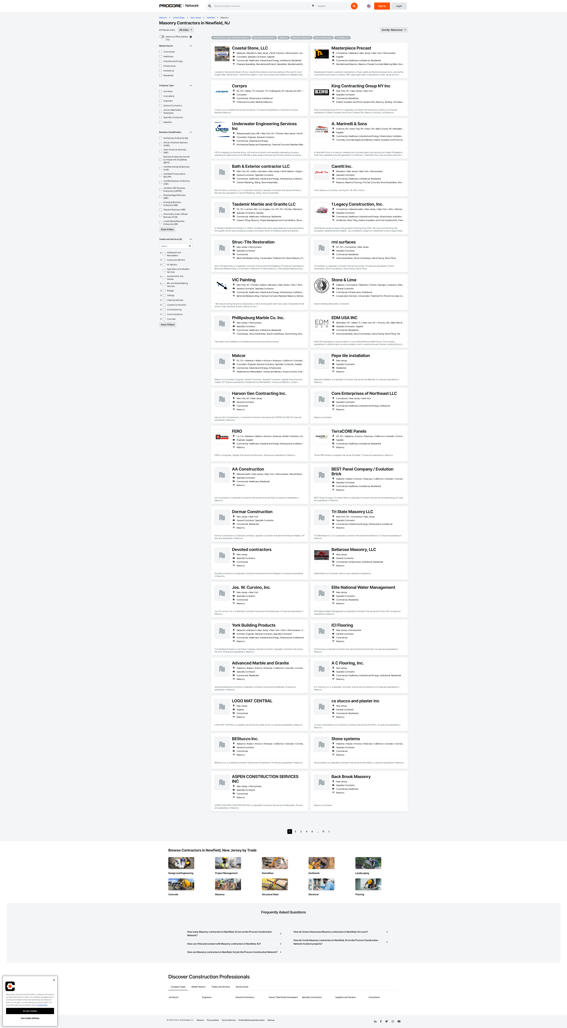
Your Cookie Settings (30, 1018)
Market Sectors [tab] (199, 986)
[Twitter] (386, 1021)
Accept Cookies (30, 1011)
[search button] (354, 6)
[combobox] (333, 6)
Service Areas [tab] (242, 986)
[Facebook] (381, 1021)
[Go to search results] (190, 246)
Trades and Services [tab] (220, 986)
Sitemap (271, 1020)
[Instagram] (392, 1021)
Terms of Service (229, 1020)
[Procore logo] (170, 6)
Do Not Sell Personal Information (252, 1020)
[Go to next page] (329, 831)
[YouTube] (398, 1021)
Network (192, 5)
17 (323, 831)
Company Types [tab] (178, 986)
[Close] (54, 980)
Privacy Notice (213, 1020)
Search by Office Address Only (177, 38)
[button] (160, 52)
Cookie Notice (42, 1005)
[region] (30, 1001)
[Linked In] (375, 1021)
